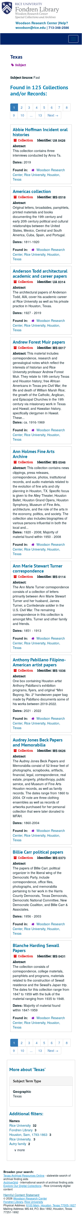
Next (53, 115)
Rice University (20, 1125)
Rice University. (20, 1139)
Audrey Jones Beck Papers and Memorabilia (37, 742)
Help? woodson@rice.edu (41, 25)
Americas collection (32, 191)
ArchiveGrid (10, 1182)
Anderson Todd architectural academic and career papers (40, 273)
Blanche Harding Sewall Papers (36, 947)
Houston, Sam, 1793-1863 (28, 1134)
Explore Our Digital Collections (22, 1186)
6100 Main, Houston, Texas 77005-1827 (51, 1205)
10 (22, 115)
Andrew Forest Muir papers (39, 342)
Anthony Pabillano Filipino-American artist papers (39, 662)
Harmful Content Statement (21, 1195)
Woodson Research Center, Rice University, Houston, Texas (39, 175)
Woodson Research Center (36, 23)
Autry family (18, 1143)
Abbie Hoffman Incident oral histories (40, 132)
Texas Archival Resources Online (23, 1175)
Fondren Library (21, 1130)
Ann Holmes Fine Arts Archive (33, 453)
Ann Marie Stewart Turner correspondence (37, 568)
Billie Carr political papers (38, 852)
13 (40, 115)
